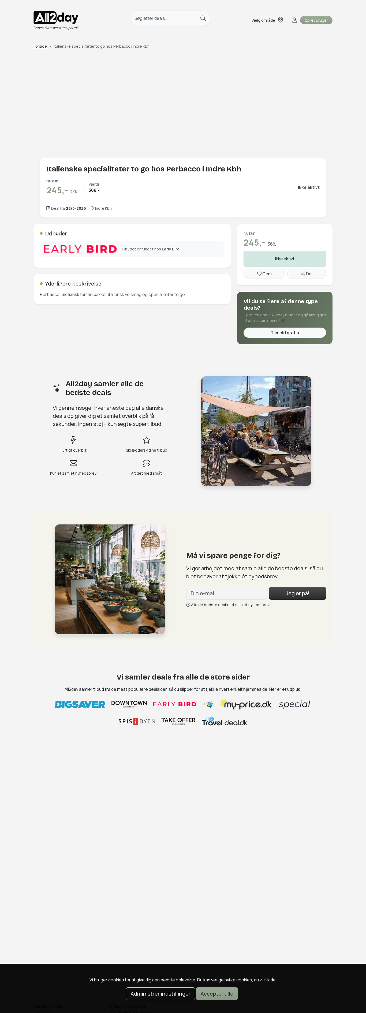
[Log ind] (294, 20)
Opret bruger (316, 20)
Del (308, 274)
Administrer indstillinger (160, 993)
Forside (40, 46)
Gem (267, 274)
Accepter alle (216, 993)
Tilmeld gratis (285, 333)
